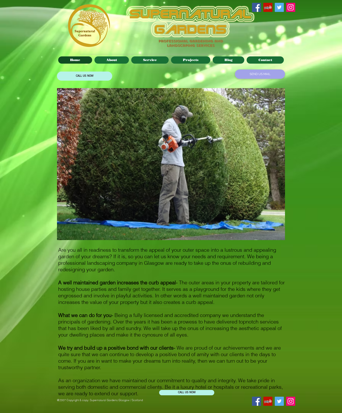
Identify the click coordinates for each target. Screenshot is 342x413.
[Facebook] (256, 7)
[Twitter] (279, 7)
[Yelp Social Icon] (267, 7)
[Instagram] (290, 7)
